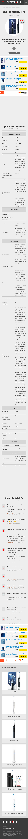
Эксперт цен (14, 2)
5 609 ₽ (15, 89)
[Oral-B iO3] (14, 681)
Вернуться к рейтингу (14, 53)
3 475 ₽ (15, 75)
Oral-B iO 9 (14, 740)
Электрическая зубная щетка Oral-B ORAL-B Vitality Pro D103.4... (15, 59)
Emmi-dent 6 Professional (14, 813)
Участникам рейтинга (8, 828)
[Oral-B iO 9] (14, 729)
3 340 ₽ (15, 62)
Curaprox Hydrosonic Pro (14, 765)
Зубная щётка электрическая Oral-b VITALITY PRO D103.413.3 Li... (15, 79)
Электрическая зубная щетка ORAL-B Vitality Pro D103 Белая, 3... (15, 65)
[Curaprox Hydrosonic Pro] (14, 753)
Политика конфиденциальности (12, 834)
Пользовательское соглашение (9, 833)
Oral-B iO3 (14, 692)
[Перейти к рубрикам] (3, 2)
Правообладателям (11, 835)
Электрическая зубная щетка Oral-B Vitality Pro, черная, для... (15, 72)
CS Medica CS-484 (14, 716)
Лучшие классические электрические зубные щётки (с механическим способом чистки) (14, 41)
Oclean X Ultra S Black (14, 789)
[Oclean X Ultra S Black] (14, 778)
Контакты (19, 831)
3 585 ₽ (15, 82)
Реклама (5, 826)
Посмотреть (23, 62)
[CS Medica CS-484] (14, 705)
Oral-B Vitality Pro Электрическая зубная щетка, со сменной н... (16, 86)
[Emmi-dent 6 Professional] (14, 802)
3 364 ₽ (15, 68)
